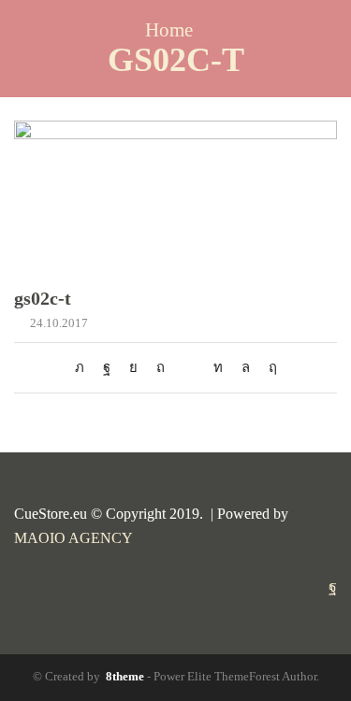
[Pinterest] (160, 367)
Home (169, 30)
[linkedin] (218, 367)
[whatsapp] (245, 367)
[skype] (268, 367)
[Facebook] (107, 367)
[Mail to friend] (189, 367)
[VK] (133, 367)
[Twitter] (84, 367)
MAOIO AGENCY (73, 538)
